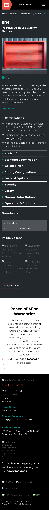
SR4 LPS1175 (10, 222)
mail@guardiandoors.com (17, 419)
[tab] (3, 77)
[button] (43, 5)
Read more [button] (8, 108)
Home (4, 14)
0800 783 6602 (26, 5)
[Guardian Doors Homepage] (7, 5)
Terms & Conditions (23, 504)
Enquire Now (11, 286)
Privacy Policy (7, 504)
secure (38, 14)
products (13, 14)
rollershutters (26, 14)
